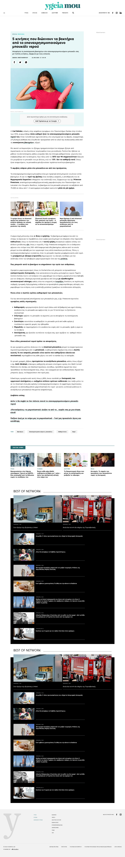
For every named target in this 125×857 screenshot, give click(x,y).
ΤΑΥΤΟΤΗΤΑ (64, 847)
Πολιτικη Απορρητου (76, 847)
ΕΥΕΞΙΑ (35, 13)
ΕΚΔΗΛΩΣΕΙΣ (55, 822)
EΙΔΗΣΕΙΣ (54, 815)
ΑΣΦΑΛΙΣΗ (44, 13)
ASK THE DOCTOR (56, 820)
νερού (13, 137)
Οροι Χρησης (118, 847)
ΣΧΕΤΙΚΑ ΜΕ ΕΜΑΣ (53, 847)
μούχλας (64, 258)
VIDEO (53, 817)
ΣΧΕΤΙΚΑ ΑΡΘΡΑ (18, 447)
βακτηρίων (28, 142)
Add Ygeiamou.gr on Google (46, 121)
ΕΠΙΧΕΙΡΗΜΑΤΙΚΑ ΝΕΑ (57, 825)
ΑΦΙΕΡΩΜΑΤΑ (55, 827)
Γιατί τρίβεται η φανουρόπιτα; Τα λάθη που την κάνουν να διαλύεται (56, 583)
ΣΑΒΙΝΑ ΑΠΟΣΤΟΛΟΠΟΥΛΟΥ (20, 57)
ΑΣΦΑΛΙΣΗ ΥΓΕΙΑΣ (38, 820)
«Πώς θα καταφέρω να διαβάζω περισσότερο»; (50, 552)
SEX (53, 832)
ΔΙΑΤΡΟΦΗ (55, 13)
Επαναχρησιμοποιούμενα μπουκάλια (40, 432)
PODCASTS (65, 13)
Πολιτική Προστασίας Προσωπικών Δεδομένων (98, 847)
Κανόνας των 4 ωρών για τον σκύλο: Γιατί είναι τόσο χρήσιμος (55, 631)
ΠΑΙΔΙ (53, 830)
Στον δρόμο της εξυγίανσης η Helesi (25, 527)
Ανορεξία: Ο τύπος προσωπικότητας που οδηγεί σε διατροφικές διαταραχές (59, 536)
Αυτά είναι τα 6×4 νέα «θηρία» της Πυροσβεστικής (79, 527)
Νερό (73, 432)
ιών (27, 244)
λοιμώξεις (59, 281)
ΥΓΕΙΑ (26, 13)
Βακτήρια (20, 432)
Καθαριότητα (62, 432)
